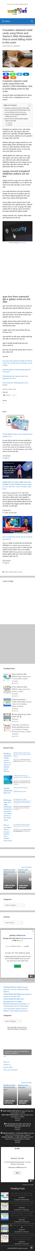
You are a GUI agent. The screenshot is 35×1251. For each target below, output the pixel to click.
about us (6, 1062)
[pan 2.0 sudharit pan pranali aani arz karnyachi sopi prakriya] (17, 533)
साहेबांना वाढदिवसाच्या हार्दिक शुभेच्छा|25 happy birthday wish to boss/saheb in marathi (21, 677)
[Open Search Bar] (32, 21)
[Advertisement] (17, 270)
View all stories (26, 867)
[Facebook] (6, 74)
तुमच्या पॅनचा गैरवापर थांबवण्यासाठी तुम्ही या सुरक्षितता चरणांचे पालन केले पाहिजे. (16, 120)
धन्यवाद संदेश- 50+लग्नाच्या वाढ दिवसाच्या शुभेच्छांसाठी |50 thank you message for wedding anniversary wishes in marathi (22, 1237)
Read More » (16, 784)
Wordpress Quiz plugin (29, 980)
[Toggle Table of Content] (29, 105)
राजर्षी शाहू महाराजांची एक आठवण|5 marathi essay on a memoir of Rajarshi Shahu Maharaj (22, 754)
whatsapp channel (26, 938)
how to (20, 572)
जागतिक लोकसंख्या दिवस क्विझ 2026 (20, 787)
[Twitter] (19, 74)
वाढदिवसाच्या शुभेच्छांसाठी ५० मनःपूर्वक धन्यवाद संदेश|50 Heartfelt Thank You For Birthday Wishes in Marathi (22, 1215)
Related (10, 125)
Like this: (10, 123)
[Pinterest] (6, 77)
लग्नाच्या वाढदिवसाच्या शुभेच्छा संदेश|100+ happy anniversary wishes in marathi (21, 689)
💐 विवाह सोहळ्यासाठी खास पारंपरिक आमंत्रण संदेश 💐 (17, 1126)
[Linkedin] (26, 74)
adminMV (16, 683)
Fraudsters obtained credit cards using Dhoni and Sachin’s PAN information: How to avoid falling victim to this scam (17, 110)
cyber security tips (11, 572)
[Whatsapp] (12, 74)
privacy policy (8, 1067)
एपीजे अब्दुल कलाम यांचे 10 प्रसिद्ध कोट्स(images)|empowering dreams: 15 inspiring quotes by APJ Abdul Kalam (22, 801)
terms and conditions (10, 1070)
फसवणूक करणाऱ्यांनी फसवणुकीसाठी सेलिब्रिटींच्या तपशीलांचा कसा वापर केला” (16, 115)
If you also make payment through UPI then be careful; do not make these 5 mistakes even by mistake (17, 363)
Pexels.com (23, 242)
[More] (13, 77)
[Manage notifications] (31, 1247)
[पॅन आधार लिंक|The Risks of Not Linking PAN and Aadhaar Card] (17, 430)
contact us (7, 1064)
